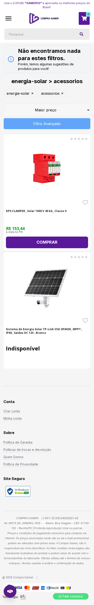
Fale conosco (73, 596)
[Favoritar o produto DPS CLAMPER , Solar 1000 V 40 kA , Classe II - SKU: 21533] (85, 202)
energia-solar (18, 93)
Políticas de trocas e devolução (27, 450)
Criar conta (11, 411)
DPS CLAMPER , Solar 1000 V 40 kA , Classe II (36, 211)
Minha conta (12, 418)
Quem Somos (13, 457)
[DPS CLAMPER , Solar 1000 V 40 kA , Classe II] (47, 170)
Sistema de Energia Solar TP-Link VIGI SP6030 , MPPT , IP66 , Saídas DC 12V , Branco (44, 331)
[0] (84, 18)
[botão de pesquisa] (81, 34)
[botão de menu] (8, 18)
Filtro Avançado (47, 123)
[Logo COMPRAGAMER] (44, 18)
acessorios (50, 93)
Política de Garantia (17, 442)
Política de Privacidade (20, 464)
